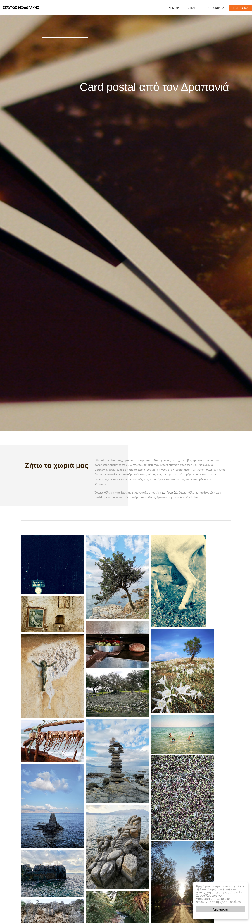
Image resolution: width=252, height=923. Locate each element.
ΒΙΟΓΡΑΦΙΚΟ (240, 7)
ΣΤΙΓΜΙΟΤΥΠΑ (216, 7)
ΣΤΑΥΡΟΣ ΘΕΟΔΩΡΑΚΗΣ (21, 8)
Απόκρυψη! (221, 909)
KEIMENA (173, 7)
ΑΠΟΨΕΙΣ (193, 7)
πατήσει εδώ (169, 492)
